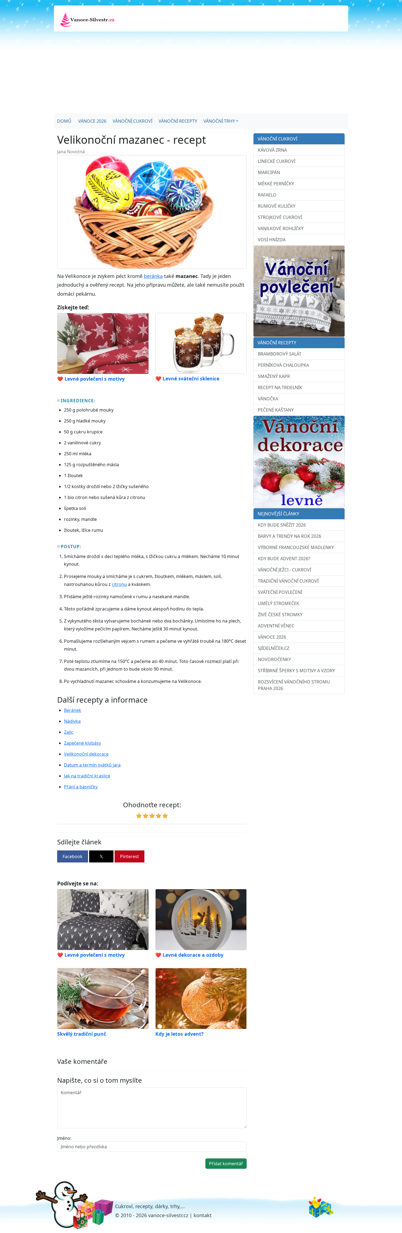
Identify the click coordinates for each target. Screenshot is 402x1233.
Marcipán (269, 172)
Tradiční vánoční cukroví (288, 581)
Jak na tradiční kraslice (87, 776)
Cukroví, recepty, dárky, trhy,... (150, 1206)
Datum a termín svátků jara (92, 765)
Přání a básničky (81, 787)
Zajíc (68, 732)
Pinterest (129, 856)
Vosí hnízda (272, 240)
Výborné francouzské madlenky (296, 547)
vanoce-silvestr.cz (168, 1215)
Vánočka (268, 399)
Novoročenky (274, 659)
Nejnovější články (278, 514)
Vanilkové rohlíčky (281, 228)
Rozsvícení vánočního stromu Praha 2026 (294, 685)
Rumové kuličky (276, 206)
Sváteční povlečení (280, 592)
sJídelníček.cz (273, 648)
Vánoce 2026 (92, 121)
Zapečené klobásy (82, 743)
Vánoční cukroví (132, 121)
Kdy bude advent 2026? (284, 559)
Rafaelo (267, 195)
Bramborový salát (279, 354)
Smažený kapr (274, 376)
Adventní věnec (276, 626)
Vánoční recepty (178, 121)
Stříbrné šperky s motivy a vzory (296, 671)
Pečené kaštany (276, 410)
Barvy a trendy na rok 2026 (289, 536)
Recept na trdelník (280, 387)
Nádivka (72, 721)
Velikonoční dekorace (86, 754)
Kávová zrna (272, 150)
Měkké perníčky (276, 184)
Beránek (72, 710)
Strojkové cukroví (280, 217)
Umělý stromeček (278, 603)
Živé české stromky (280, 615)
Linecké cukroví (276, 161)
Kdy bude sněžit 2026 (282, 525)
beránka (153, 276)
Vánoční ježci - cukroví (284, 570)
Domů (64, 121)
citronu (119, 584)
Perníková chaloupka (283, 365)
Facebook (73, 856)
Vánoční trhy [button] (219, 121)
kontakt (203, 1215)
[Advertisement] (201, 72)
